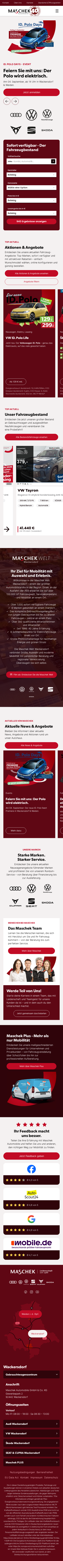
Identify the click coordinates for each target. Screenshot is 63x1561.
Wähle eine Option (17, 187)
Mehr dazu (16, 830)
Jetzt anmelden (31, 92)
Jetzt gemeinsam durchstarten (31, 1013)
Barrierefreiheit (45, 1472)
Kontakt (5, 3)
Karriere (30, 3)
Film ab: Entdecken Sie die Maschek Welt (33, 674)
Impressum (36, 1477)
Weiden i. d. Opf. (30, 1314)
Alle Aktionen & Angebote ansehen (31, 273)
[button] (31, 1374)
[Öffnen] (57, 10)
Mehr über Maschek (31, 951)
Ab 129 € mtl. (16, 381)
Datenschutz (51, 1477)
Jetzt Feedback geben (31, 1156)
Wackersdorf (37, 1333)
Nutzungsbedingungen (22, 1472)
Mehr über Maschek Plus (32, 1066)
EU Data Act (12, 1477)
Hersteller (12, 170)
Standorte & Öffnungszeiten (49, 3)
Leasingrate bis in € (16, 208)
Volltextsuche (14, 156)
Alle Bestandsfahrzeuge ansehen (31, 437)
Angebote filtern (31, 281)
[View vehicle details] (54, 529)
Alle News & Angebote (31, 745)
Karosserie (12, 183)
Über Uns (18, 3)
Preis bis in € (13, 196)
